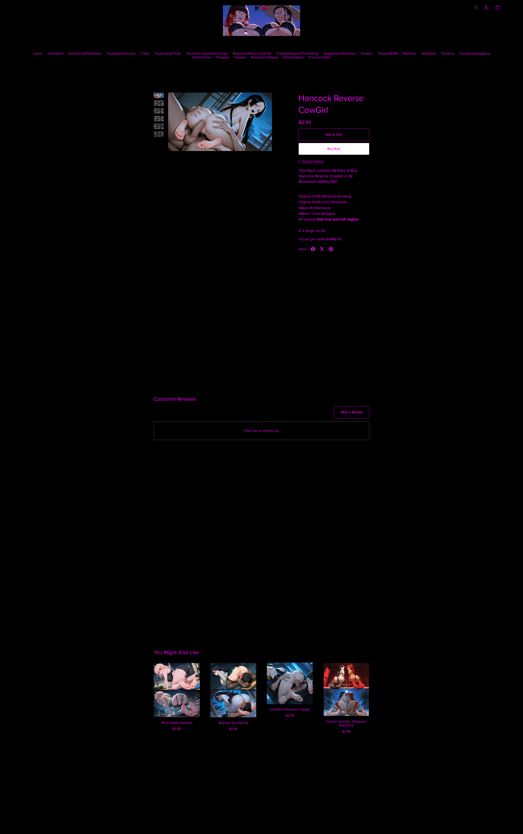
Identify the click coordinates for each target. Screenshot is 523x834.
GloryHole (428, 53)
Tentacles (447, 53)
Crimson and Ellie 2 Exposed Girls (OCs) (346, 724)
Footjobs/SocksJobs (121, 53)
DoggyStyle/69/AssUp (339, 53)
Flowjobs (222, 57)
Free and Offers (320, 57)
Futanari (240, 57)
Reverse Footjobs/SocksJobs (207, 53)
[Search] (476, 7)
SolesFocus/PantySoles (85, 53)
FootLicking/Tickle (168, 53)
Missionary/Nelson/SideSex (252, 53)
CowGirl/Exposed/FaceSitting (297, 53)
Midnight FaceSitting (233, 723)
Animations (55, 53)
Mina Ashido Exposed (176, 723)
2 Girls (145, 53)
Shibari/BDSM (388, 53)
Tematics (366, 53)
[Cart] (499, 7)
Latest (37, 53)
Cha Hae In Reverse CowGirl (289, 710)
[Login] (486, 7)
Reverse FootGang (264, 57)
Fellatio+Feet (201, 57)
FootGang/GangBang (475, 53)
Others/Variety (293, 57)
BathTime (409, 53)
